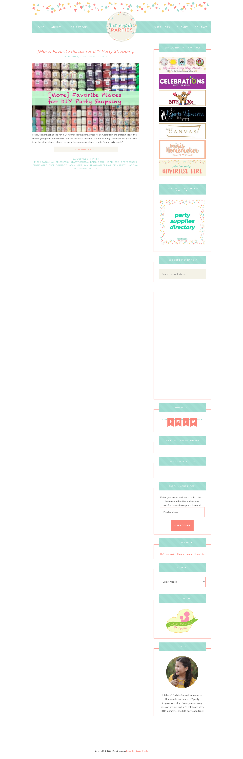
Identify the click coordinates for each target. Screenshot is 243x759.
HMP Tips (94, 159)
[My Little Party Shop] (182, 71)
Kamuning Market (94, 165)
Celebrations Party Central (72, 162)
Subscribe (182, 525)
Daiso (93, 162)
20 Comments (99, 56)
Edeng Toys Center (126, 162)
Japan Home (75, 165)
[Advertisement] (182, 346)
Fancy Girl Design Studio (137, 751)
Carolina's (48, 162)
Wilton (93, 168)
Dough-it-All (106, 162)
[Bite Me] (182, 104)
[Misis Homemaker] (182, 158)
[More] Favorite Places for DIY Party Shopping (85, 51)
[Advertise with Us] (182, 174)
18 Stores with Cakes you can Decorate (182, 553)
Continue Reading (85, 149)
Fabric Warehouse (44, 165)
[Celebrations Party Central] (182, 88)
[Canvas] (182, 138)
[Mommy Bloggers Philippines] (182, 633)
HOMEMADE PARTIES (121, 27)
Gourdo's (61, 165)
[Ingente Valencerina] (182, 121)
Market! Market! (116, 165)
